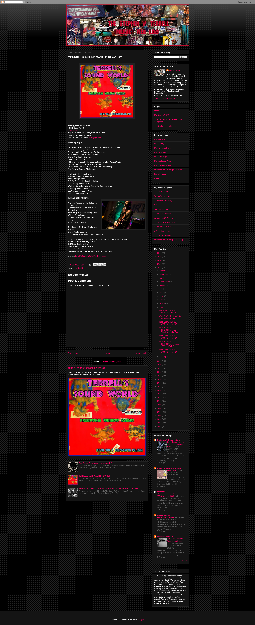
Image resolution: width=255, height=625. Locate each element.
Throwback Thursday (163, 200)
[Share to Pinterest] (104, 264)
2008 (159, 408)
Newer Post (73, 353)
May (162, 296)
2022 (159, 267)
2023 (159, 264)
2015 (159, 383)
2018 (159, 372)
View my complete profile (164, 98)
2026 (159, 253)
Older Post (141, 353)
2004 (159, 423)
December (164, 271)
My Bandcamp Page (162, 161)
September (164, 282)
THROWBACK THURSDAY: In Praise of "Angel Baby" (169, 344)
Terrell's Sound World (163, 192)
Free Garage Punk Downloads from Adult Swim (97, 463)
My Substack (159, 139)
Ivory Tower (172, 470)
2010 (159, 401)
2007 (159, 412)
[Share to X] (99, 264)
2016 (159, 379)
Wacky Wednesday (162, 196)
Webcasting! (73, 130)
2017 (159, 375)
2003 (159, 426)
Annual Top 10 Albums (163, 218)
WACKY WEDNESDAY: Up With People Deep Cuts (170, 317)
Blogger (141, 620)
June (162, 292)
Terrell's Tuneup (161, 209)
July (161, 289)
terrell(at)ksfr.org (95, 138)
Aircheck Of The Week (166, 517)
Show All (184, 561)
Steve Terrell (174, 70)
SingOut (161, 492)
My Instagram (160, 152)
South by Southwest (162, 227)
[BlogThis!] (97, 264)
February (164, 307)
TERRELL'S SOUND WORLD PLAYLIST (86, 368)
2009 (159, 405)
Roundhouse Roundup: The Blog (168, 170)
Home (107, 353)
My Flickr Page (160, 157)
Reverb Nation (160, 174)
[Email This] (94, 264)
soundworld (78, 268)
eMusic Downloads (162, 231)
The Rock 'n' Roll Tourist (164, 222)
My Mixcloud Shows (162, 165)
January (163, 356)
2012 (159, 394)
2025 (159, 257)
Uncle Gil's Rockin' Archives (169, 468)
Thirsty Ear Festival (162, 235)
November (164, 274)
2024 (159, 260)
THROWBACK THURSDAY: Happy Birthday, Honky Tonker (169, 330)
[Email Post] (90, 265)
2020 (159, 365)
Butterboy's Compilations (168, 440)
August (163, 285)
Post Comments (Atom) (112, 362)
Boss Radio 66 (163, 515)
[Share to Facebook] (102, 264)
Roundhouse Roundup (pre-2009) (168, 240)
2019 (159, 368)
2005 (159, 419)
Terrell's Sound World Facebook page (90, 256)
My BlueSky (159, 143)
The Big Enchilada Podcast (165, 126)
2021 (159, 361)
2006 (159, 415)
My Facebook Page (162, 148)
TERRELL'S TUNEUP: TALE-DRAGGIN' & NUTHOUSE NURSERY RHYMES (108, 489)
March (162, 303)
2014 (159, 386)
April (162, 300)
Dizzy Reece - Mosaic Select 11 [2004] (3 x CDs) (175, 444)
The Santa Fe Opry (162, 213)
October (163, 278)
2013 (159, 390)
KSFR (156, 178)
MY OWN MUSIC (161, 115)
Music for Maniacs (165, 536)
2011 (159, 397)
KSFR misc (159, 205)
